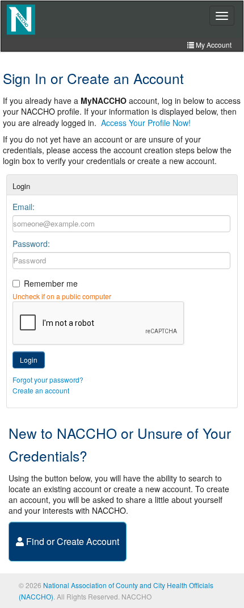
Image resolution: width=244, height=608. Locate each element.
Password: (31, 243)
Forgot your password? (47, 379)
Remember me (51, 283)
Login (28, 359)
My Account (213, 44)
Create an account (40, 390)
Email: (23, 206)
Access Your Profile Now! (146, 122)
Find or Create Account (71, 541)
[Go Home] (21, 19)
